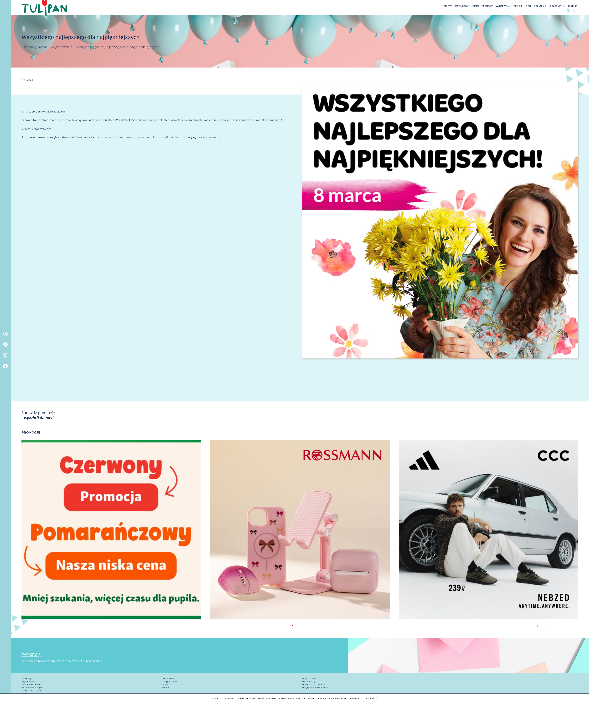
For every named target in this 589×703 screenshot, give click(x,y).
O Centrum (540, 6)
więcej (111, 542)
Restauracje (462, 6)
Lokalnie (517, 6)
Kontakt (572, 6)
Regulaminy (308, 682)
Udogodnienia (556, 6)
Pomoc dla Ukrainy (31, 691)
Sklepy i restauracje (31, 685)
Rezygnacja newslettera (315, 688)
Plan (528, 6)
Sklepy (448, 6)
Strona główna (34, 47)
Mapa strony (309, 679)
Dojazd (165, 685)
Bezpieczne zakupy (31, 688)
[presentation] (537, 626)
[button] (292, 625)
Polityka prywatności (313, 685)
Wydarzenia (503, 6)
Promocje (487, 6)
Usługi (475, 6)
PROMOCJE (30, 432)
